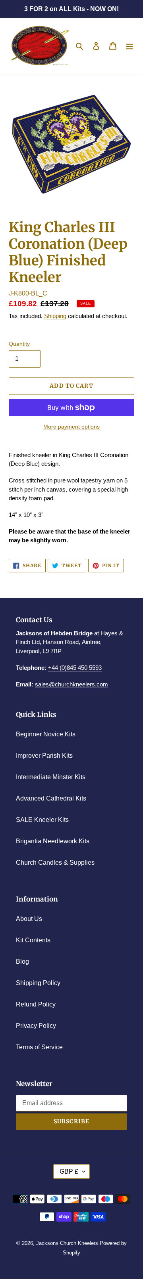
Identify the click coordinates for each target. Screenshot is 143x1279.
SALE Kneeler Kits (42, 819)
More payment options (71, 426)
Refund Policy (36, 1004)
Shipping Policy (38, 983)
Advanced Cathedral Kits (51, 798)
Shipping (55, 316)
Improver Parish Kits (44, 755)
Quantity (19, 344)
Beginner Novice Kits (45, 734)
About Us (29, 918)
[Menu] (129, 45)
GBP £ (69, 1171)
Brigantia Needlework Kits (52, 841)
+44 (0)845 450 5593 (75, 667)
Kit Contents (33, 940)
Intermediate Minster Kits (50, 777)
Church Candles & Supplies (55, 862)
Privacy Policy (36, 1025)
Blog (22, 961)
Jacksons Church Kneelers (67, 1243)
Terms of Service (39, 1047)
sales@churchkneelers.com (71, 684)
